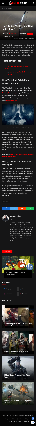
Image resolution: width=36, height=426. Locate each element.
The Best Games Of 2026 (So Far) (16, 351)
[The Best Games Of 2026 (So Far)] (18, 342)
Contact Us (26, 421)
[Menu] (3, 3)
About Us (7, 419)
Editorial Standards (17, 419)
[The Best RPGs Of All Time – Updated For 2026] (18, 393)
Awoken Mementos (12, 100)
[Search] (33, 3)
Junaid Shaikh (12, 33)
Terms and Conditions (15, 421)
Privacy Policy (29, 419)
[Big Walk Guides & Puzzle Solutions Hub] (18, 264)
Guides (30, 33)
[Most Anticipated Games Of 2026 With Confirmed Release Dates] (18, 316)
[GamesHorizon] (18, 3)
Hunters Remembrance (10, 93)
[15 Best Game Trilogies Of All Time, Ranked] (18, 368)
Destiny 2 (6, 201)
